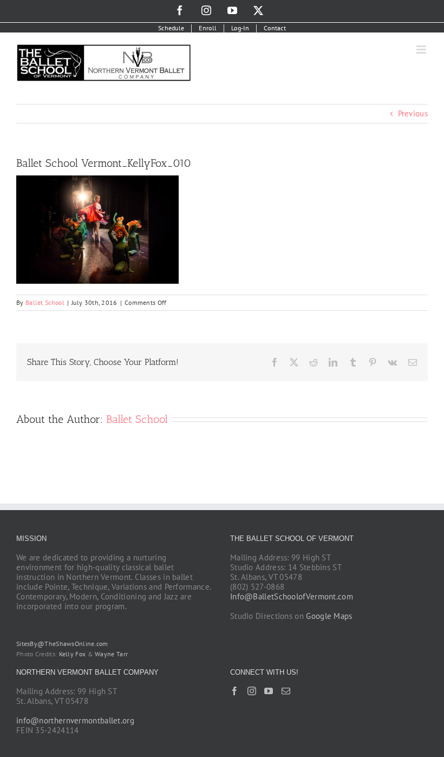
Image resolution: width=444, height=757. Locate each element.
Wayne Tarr (111, 654)
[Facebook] (234, 691)
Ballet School (44, 302)
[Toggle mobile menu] (422, 49)
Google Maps (329, 616)
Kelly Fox (72, 654)
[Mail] (286, 691)
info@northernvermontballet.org (75, 720)
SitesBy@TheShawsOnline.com (62, 643)
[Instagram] (251, 691)
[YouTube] (268, 691)
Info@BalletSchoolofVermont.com (291, 596)
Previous (413, 113)
